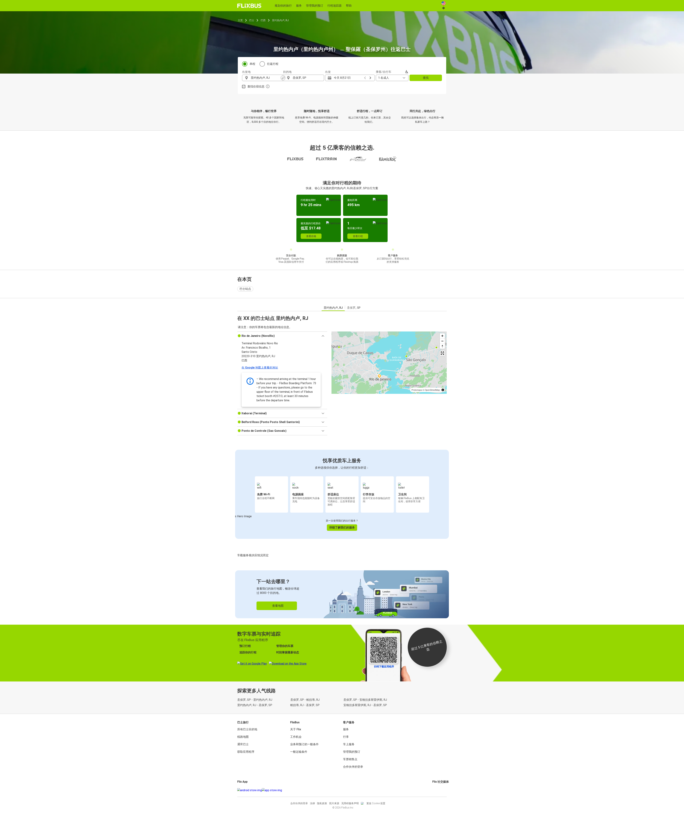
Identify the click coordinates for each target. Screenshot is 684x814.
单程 (252, 64)
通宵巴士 (243, 744)
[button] (282, 336)
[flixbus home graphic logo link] (249, 5)
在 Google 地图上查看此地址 (260, 367)
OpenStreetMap (432, 389)
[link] (342, 594)
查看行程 (358, 236)
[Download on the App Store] (272, 790)
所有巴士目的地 (247, 729)
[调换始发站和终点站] (283, 77)
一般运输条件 (298, 751)
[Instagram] (433, 790)
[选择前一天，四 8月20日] (365, 78)
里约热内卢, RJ (280, 20)
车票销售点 (350, 759)
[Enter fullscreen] (442, 353)
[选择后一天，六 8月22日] (370, 78)
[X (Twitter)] (437, 790)
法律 (312, 803)
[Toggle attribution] (443, 390)
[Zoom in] (442, 335)
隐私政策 (322, 803)
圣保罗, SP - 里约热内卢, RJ (254, 699)
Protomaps (416, 389)
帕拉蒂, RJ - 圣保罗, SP (305, 705)
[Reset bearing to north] (442, 346)
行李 (346, 736)
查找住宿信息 (256, 86)
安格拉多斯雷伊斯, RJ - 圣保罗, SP (365, 705)
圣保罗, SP (354, 307)
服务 (346, 729)
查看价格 (311, 236)
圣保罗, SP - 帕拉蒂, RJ (305, 699)
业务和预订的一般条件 (304, 744)
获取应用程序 (245, 751)
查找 (426, 77)
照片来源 (334, 803)
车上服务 (348, 744)
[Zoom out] (442, 341)
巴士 (251, 20)
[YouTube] (435, 790)
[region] (389, 362)
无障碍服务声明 (350, 803)
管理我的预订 (351, 751)
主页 (240, 20)
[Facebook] (432, 790)
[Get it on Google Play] (249, 790)
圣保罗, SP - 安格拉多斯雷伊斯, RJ (365, 699)
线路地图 (243, 736)
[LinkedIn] (436, 790)
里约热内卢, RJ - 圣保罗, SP (254, 705)
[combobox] (266, 78)
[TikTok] (438, 790)
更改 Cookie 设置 (375, 803)
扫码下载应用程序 (384, 666)
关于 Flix (295, 729)
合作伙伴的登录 (353, 766)
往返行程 (272, 64)
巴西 (263, 20)
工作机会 (296, 736)
